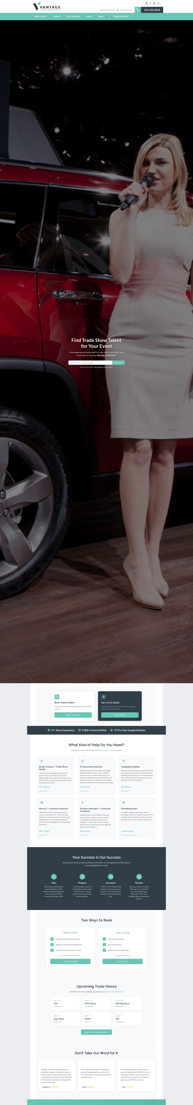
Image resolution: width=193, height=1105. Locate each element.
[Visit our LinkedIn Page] (146, 3)
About (101, 16)
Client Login (109, 10)
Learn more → (43, 791)
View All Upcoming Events (96, 1032)
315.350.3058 (152, 9)
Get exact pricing (107, 750)
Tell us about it (98, 367)
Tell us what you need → (129, 835)
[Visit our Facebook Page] (154, 3)
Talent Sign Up (121, 16)
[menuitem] (40, 16)
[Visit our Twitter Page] (150, 3)
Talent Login (126, 10)
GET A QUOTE (120, 715)
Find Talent (40, 16)
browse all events (116, 992)
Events (57, 16)
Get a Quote (73, 16)
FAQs (89, 16)
